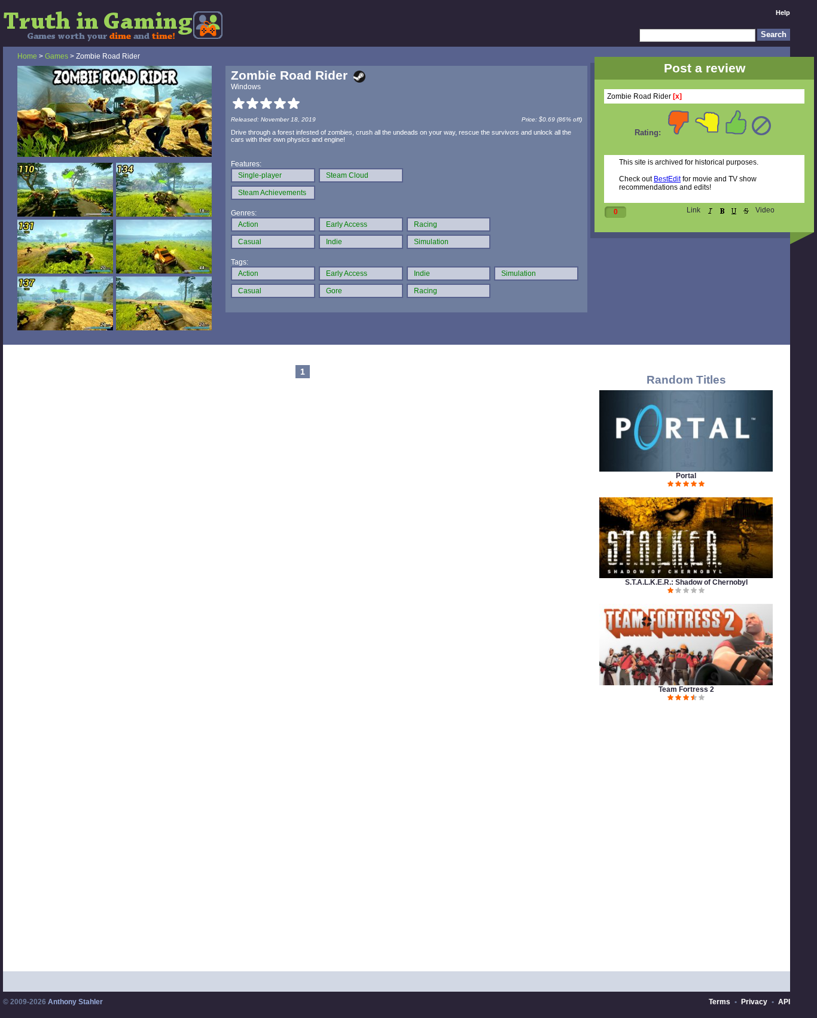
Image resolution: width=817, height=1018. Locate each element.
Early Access (346, 224)
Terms (719, 1002)
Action (248, 224)
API (784, 1002)
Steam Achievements (272, 193)
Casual (249, 242)
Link (693, 210)
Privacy (754, 1002)
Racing (425, 224)
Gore (334, 291)
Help (783, 12)
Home (27, 56)
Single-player (260, 175)
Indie (334, 242)
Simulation (431, 242)
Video (765, 210)
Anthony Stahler (75, 1002)
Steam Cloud (347, 175)
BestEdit (667, 179)
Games (56, 56)
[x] (677, 96)
